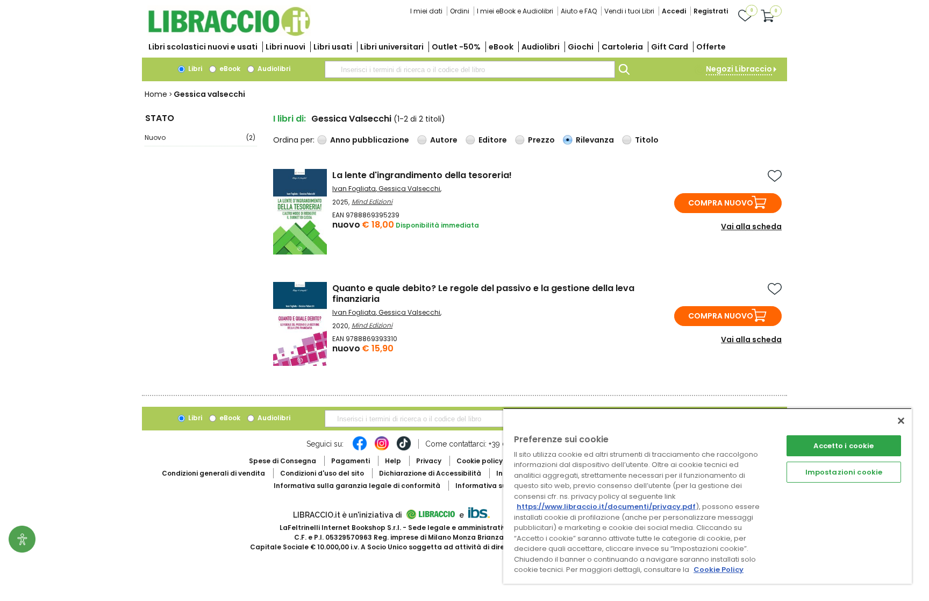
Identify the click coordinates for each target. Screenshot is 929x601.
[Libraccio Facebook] (359, 448)
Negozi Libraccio (739, 68)
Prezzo (541, 140)
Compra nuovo (720, 202)
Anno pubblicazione (369, 140)
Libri (194, 68)
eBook (501, 46)
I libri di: (289, 118)
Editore (492, 140)
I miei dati (426, 11)
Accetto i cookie (843, 446)
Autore (444, 140)
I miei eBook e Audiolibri (515, 11)
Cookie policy (479, 460)
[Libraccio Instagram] (381, 448)
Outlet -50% (456, 46)
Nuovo (200, 137)
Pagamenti (350, 460)
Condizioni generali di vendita (213, 473)
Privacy (428, 460)
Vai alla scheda (751, 226)
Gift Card (669, 46)
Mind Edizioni (372, 201)
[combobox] (470, 69)
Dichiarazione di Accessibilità (430, 473)
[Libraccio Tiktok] (403, 448)
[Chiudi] (901, 421)
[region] (707, 496)
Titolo (647, 140)
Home (156, 94)
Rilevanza (595, 140)
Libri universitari (392, 46)
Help (393, 460)
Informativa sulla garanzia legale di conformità (357, 485)
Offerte (711, 46)
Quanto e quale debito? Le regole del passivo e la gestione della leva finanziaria (483, 293)
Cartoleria (622, 46)
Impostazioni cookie (843, 472)
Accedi (674, 11)
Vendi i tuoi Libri (629, 11)
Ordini (459, 11)
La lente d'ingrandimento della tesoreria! (422, 175)
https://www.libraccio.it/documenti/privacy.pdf (606, 506)
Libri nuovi (285, 46)
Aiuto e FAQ (579, 11)
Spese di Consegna (282, 460)
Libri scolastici (203, 46)
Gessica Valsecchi (409, 188)
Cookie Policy (719, 569)
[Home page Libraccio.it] (229, 33)
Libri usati (332, 46)
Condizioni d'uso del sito (322, 473)
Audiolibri (540, 46)
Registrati (711, 11)
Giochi (581, 46)
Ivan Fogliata (354, 188)
